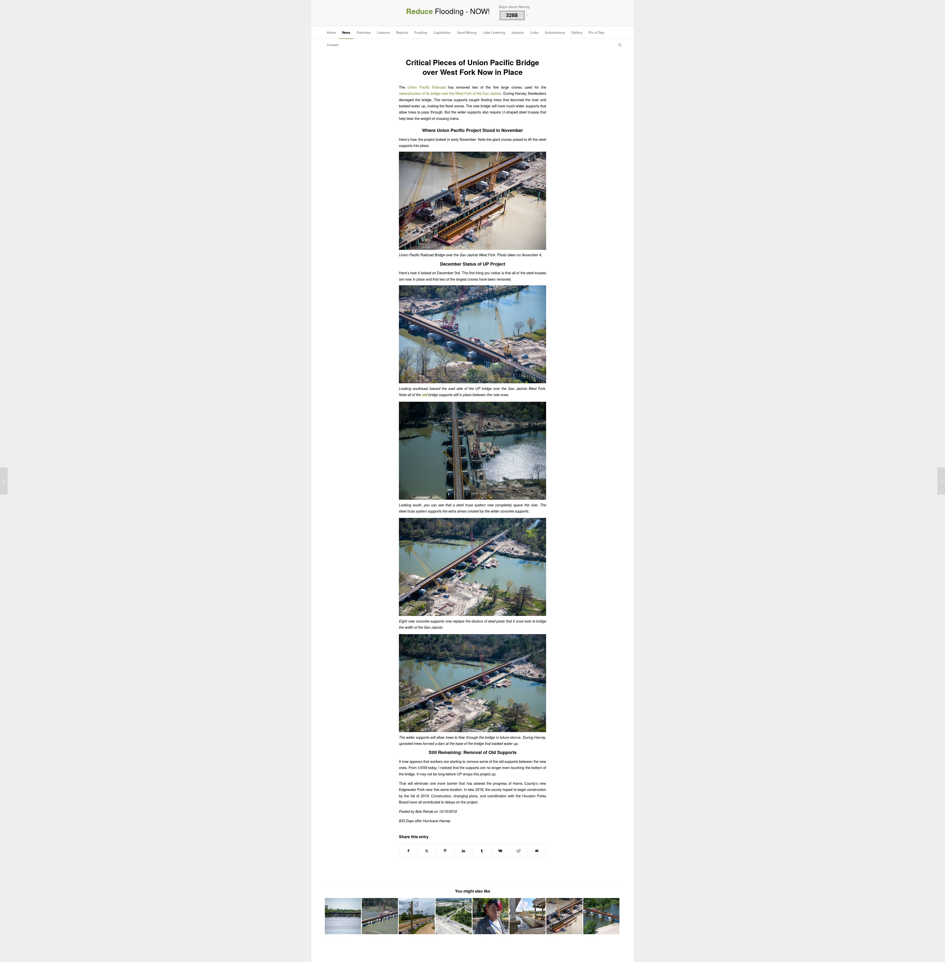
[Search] (618, 45)
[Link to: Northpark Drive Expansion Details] (454, 916)
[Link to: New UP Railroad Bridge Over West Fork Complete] (343, 916)
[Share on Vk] (500, 851)
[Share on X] (427, 851)
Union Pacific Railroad (426, 87)
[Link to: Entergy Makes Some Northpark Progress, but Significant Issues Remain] (417, 916)
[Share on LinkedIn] (464, 851)
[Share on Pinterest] (445, 851)
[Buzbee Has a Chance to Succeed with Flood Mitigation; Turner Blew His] (941, 481)
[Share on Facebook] (408, 851)
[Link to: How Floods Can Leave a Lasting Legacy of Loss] (490, 916)
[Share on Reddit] (518, 851)
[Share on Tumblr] (482, 851)
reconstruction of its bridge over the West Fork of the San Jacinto (450, 93)
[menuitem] (331, 32)
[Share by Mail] (537, 851)
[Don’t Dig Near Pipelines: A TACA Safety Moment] (4, 481)
